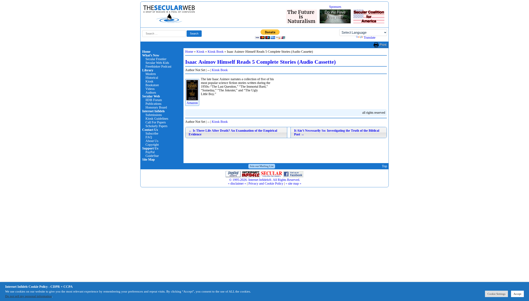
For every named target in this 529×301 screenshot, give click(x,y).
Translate (369, 37)
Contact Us (150, 129)
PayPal (150, 152)
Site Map (148, 159)
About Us (151, 141)
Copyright (152, 144)
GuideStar (152, 156)
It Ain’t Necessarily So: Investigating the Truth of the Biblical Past (336, 132)
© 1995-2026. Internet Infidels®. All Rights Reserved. (264, 180)
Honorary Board (156, 107)
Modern (150, 74)
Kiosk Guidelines (156, 118)
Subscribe (151, 133)
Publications (153, 103)
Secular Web (151, 96)
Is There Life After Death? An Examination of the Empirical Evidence (233, 132)
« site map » (293, 183)
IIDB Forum (153, 100)
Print (383, 45)
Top (384, 166)
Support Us (150, 148)
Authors (150, 92)
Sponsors (335, 6)
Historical (151, 77)
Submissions (153, 115)
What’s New (150, 55)
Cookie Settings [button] (496, 293)
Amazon (192, 103)
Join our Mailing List (262, 166)
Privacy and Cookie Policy (265, 183)
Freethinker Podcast (158, 66)
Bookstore (152, 85)
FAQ (148, 137)
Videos (150, 89)
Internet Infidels (153, 111)
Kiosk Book (216, 51)
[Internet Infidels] (169, 22)
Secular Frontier (155, 59)
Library (147, 70)
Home (146, 51)
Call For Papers (155, 122)
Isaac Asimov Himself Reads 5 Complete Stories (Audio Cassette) (260, 62)
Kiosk (149, 81)
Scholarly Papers (156, 126)
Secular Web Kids (157, 62)
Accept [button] (517, 293)
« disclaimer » (237, 183)
